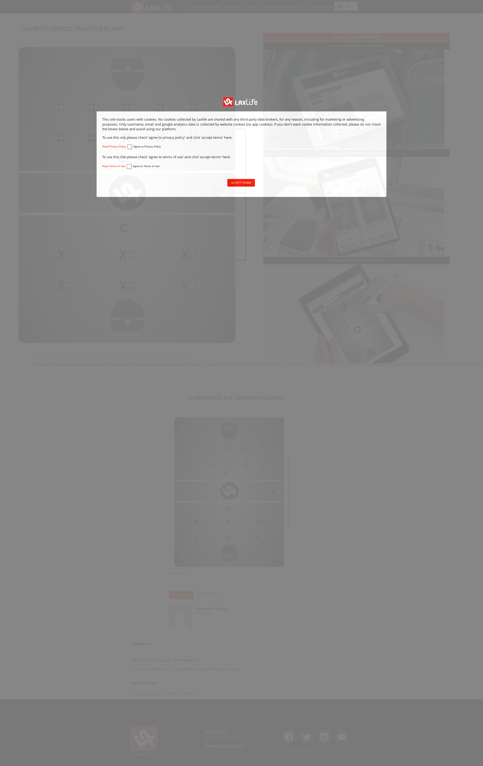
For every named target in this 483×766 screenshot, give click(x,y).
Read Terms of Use (113, 166)
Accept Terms (241, 182)
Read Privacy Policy (114, 146)
